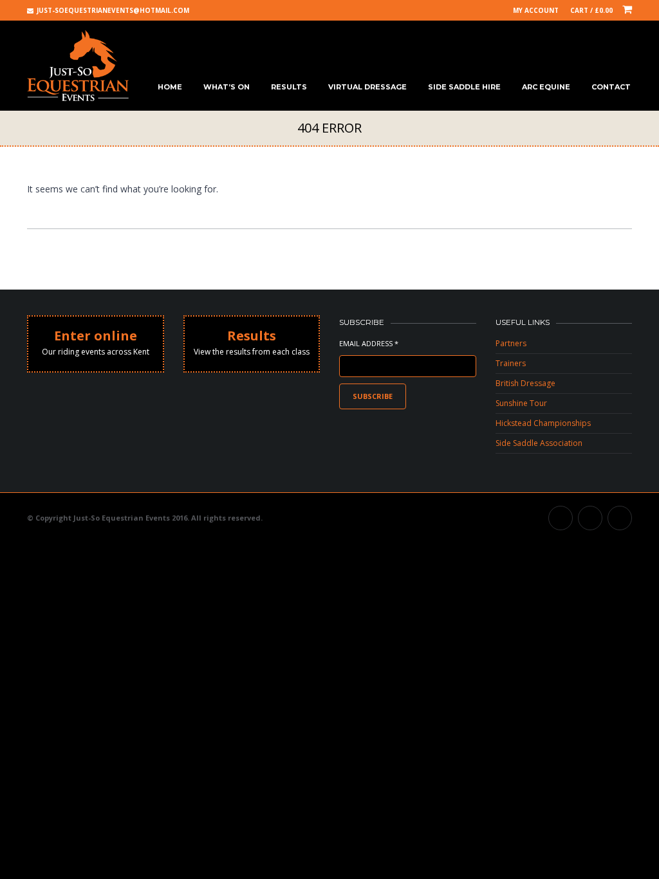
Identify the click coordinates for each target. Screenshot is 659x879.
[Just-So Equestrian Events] (78, 65)
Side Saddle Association (539, 443)
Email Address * (368, 343)
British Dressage (525, 383)
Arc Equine (546, 86)
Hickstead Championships (543, 423)
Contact (611, 86)
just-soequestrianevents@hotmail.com (113, 10)
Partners (511, 343)
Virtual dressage (367, 86)
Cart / (591, 10)
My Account (536, 10)
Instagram (620, 518)
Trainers (511, 363)
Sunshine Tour (521, 403)
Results (289, 86)
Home (170, 86)
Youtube (590, 518)
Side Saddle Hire (464, 86)
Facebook (560, 518)
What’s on (226, 86)
